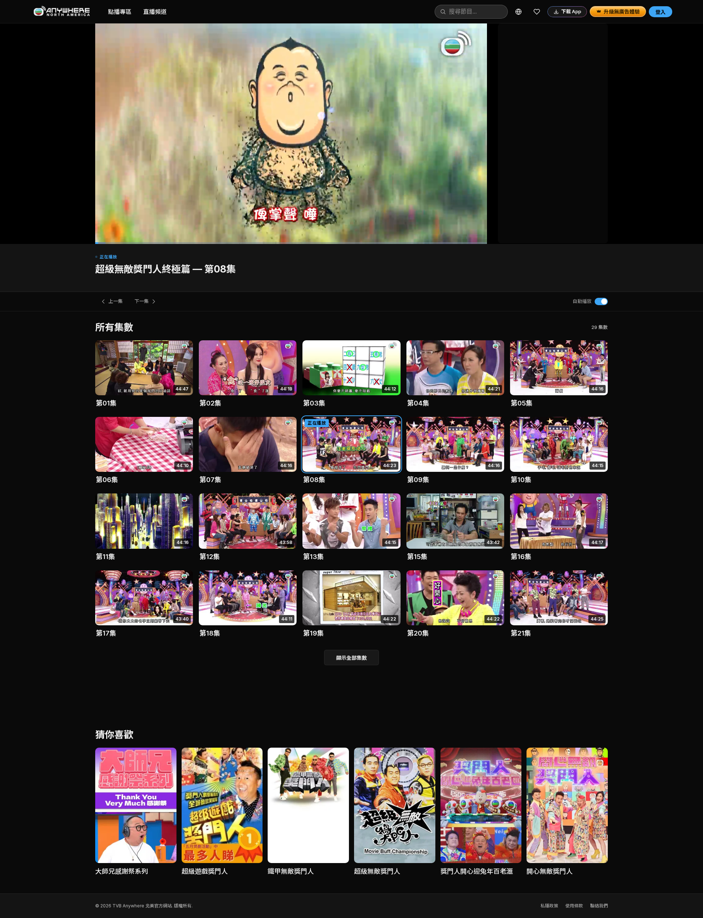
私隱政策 (549, 905)
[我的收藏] (536, 11)
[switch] (601, 301)
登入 (660, 12)
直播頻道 (155, 11)
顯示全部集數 (351, 658)
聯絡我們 (599, 905)
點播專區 (119, 11)
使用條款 (574, 905)
